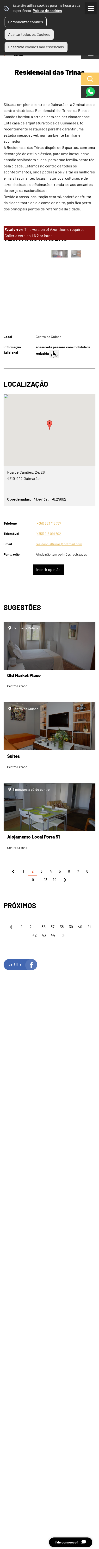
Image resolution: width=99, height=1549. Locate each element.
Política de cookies (47, 11)
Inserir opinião (48, 570)
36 (43, 927)
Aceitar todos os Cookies (29, 35)
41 (89, 927)
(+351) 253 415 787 (48, 523)
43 (44, 935)
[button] (49, 425)
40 (80, 927)
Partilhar (15, 964)
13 (45, 880)
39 (71, 927)
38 (62, 927)
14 (54, 880)
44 (53, 935)
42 (34, 935)
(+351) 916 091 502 (48, 534)
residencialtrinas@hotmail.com (59, 544)
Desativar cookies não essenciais (36, 47)
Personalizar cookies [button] (25, 22)
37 (53, 927)
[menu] (91, 8)
